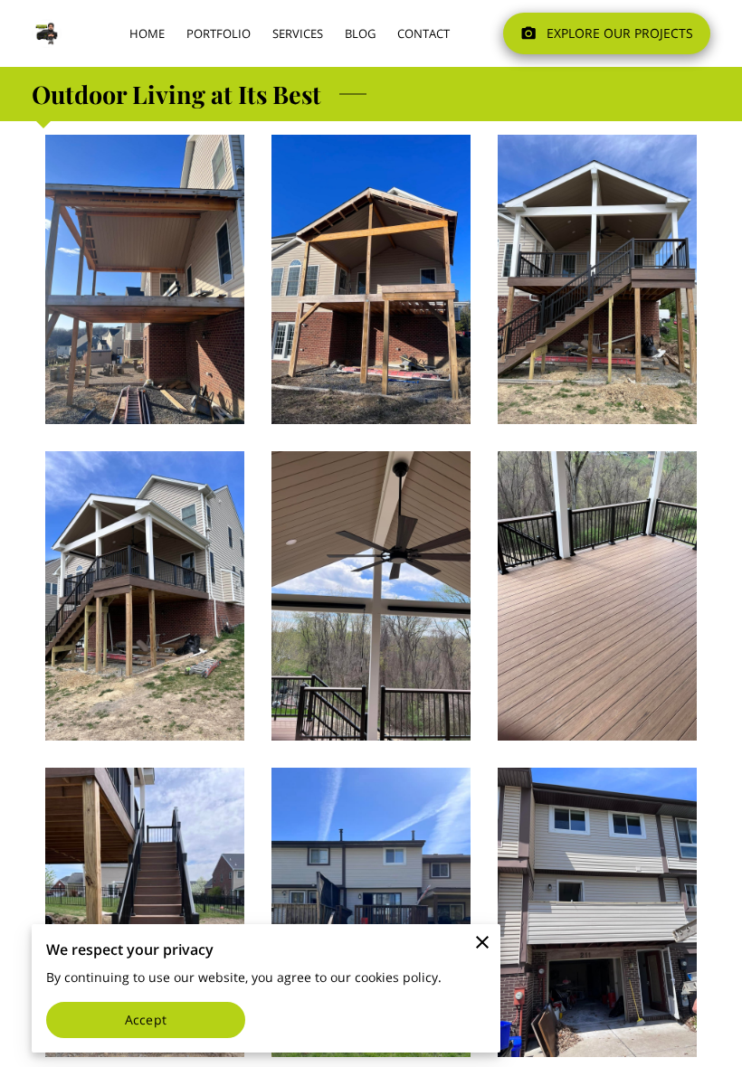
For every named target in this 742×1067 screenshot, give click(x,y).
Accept (145, 1019)
